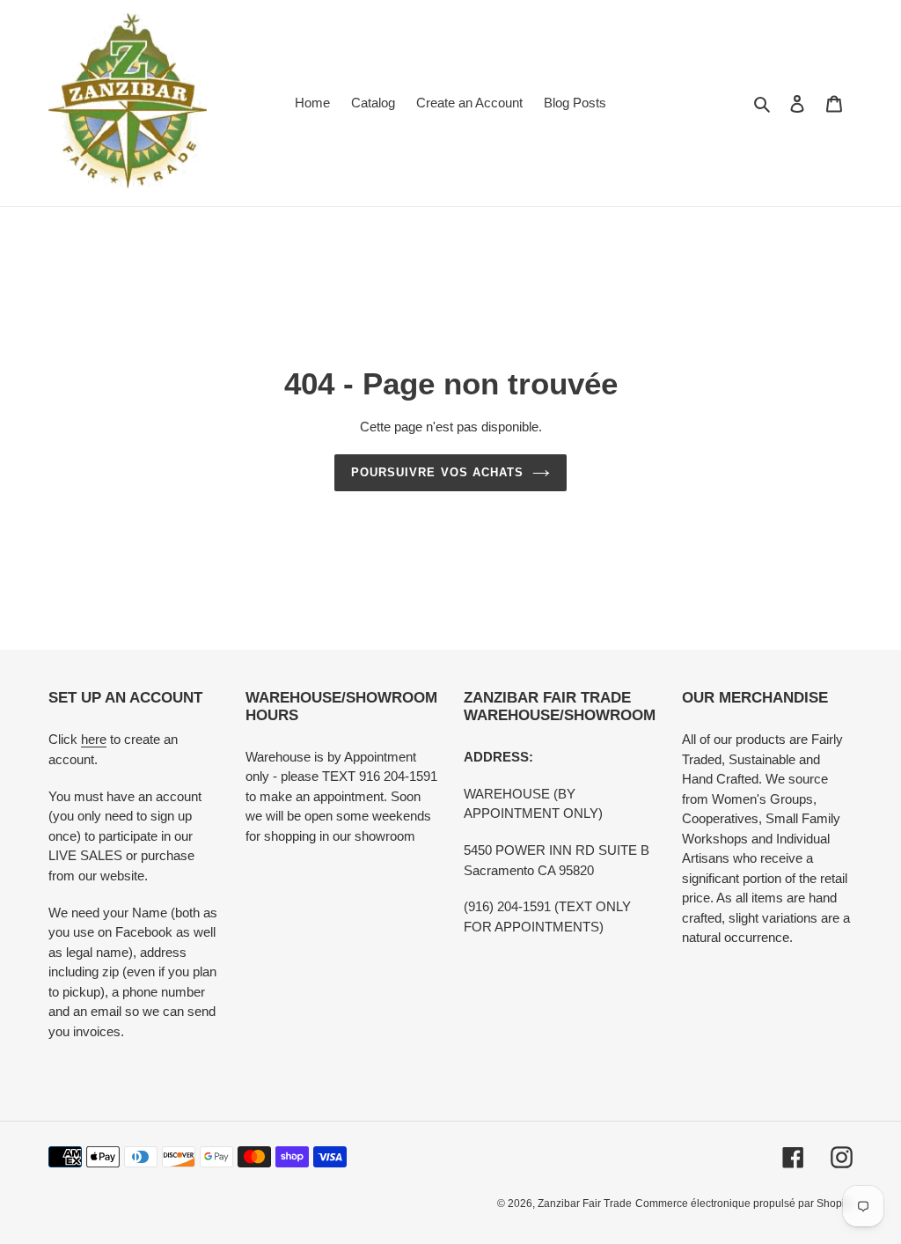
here (93, 739)
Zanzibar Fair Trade (585, 1203)
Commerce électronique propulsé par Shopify (744, 1203)
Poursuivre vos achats (437, 472)
